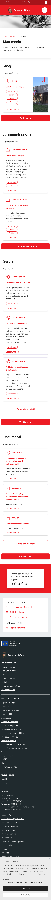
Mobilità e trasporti (8, 740)
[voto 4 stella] (22, 583)
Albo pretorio (6, 845)
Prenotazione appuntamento (12, 818)
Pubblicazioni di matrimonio (17, 523)
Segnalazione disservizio (10, 822)
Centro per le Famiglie (15, 155)
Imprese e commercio (9, 736)
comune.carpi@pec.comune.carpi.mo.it (20, 806)
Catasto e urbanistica (9, 721)
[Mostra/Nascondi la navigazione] (2, 10)
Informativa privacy (9, 833)
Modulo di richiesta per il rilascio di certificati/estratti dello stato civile (17, 496)
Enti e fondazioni (8, 678)
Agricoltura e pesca (8, 702)
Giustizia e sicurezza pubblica (12, 733)
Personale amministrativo (11, 685)
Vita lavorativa (7, 755)
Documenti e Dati (8, 689)
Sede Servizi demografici (16, 86)
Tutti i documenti (25, 556)
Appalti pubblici (7, 714)
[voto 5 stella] (26, 583)
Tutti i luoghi (25, 118)
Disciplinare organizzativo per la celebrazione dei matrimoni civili (16, 461)
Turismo (4, 752)
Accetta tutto (25, 888)
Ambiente (5, 706)
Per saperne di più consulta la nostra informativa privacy (22, 882)
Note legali (5, 852)
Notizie (4, 763)
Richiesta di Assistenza (10, 826)
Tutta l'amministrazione (25, 246)
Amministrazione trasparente (12, 841)
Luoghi (4, 779)
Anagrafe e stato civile (10, 710)
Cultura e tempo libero (10, 725)
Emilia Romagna (8, 2)
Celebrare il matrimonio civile (18, 282)
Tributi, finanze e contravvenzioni (14, 748)
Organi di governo (8, 666)
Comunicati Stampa (9, 766)
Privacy (4, 849)
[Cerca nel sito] (44, 10)
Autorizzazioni (6, 717)
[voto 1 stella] (12, 583)
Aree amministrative (9, 670)
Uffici (3, 674)
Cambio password (8, 830)
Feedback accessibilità (10, 856)
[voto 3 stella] (19, 583)
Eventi (4, 782)
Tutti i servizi (25, 422)
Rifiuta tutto (25, 895)
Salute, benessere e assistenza (13, 744)
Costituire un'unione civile (16, 323)
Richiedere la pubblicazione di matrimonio (17, 368)
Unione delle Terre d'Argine (24, 2)
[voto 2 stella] (15, 583)
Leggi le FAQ (6, 814)
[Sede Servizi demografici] (40, 94)
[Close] (49, 858)
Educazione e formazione (11, 729)
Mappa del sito (7, 837)
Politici (4, 682)
